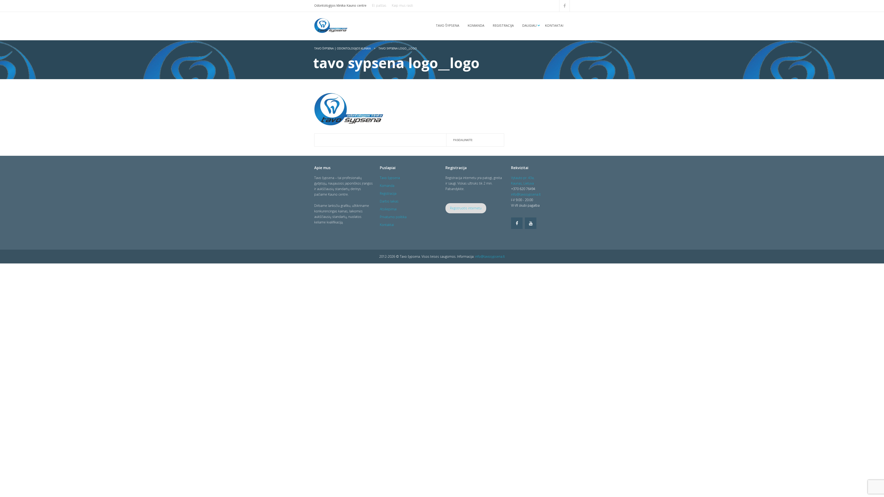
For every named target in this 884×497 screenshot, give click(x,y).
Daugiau (529, 25)
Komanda (476, 25)
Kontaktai (554, 25)
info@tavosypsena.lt (526, 194)
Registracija (503, 25)
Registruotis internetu (466, 208)
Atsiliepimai (388, 209)
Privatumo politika (393, 217)
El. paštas (379, 5)
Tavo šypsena (447, 25)
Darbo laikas (389, 201)
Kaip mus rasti (402, 5)
